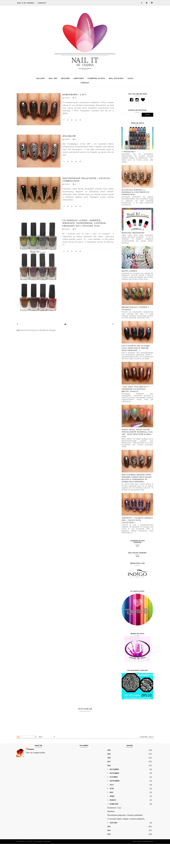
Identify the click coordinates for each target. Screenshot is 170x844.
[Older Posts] (113, 324)
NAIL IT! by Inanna (36, 841)
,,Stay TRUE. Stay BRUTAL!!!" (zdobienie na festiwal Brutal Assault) (136, 388)
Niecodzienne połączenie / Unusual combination (86, 179)
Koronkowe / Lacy (74, 94)
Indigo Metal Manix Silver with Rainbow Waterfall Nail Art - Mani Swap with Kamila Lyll (137, 433)
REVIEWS (65, 78)
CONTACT (42, 3)
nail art (53, 78)
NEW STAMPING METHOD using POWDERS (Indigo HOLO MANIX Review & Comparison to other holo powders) (137, 478)
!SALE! (130, 78)
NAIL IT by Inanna (25, 3)
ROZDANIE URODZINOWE (133, 233)
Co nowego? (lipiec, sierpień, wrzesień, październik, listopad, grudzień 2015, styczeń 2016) (84, 223)
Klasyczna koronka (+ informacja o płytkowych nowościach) (135, 192)
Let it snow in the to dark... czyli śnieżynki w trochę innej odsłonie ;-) (136, 347)
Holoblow (69, 136)
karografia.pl (148, 841)
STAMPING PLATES (96, 78)
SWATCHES (79, 78)
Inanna (31, 749)
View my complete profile (35, 753)
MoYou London (129, 271)
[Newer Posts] (17, 324)
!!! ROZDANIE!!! (129, 151)
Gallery (40, 78)
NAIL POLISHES (116, 78)
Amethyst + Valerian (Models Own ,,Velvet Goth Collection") (137, 520)
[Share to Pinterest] (80, 120)
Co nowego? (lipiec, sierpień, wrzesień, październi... (126, 819)
